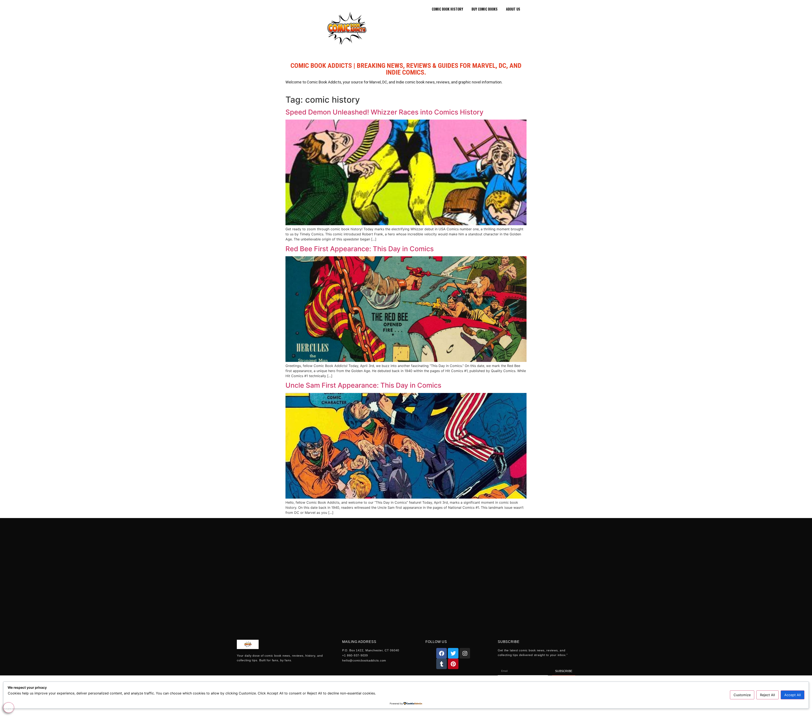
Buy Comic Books (485, 9)
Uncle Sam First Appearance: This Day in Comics (363, 385)
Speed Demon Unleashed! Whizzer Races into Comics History (384, 112)
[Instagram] (464, 653)
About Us (513, 9)
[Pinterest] (453, 664)
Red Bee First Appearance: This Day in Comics (359, 249)
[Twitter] (453, 653)
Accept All (792, 695)
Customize (742, 695)
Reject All (767, 695)
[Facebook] (441, 653)
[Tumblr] (441, 664)
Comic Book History (447, 9)
